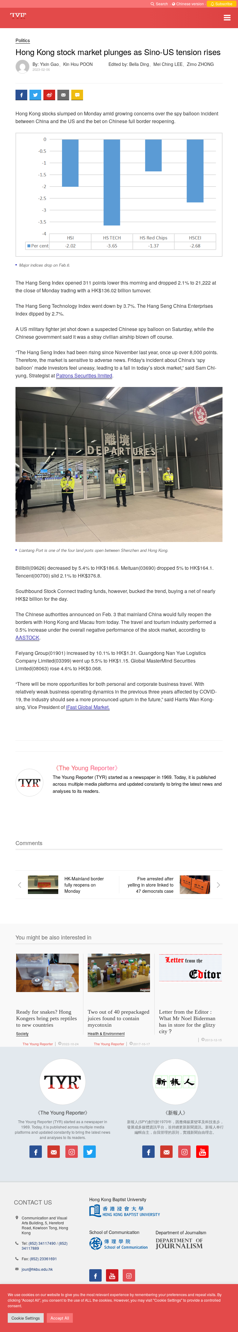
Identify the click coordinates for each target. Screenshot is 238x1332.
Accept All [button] (60, 1318)
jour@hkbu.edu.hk (37, 1269)
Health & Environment (106, 1033)
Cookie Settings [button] (25, 1318)
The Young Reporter (38, 1043)
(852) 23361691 (43, 1258)
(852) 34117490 (42, 1243)
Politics (22, 40)
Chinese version (190, 3)
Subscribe (223, 3)
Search (162, 3)
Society (22, 1033)
